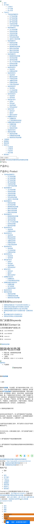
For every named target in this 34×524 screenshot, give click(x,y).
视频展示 (6, 141)
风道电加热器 (13, 24)
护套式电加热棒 (14, 84)
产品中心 (6, 12)
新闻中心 (6, 145)
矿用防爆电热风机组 (15, 120)
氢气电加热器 (13, 18)
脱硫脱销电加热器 (14, 56)
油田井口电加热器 (14, 39)
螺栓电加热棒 (13, 77)
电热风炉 (12, 111)
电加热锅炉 (12, 105)
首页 (5, 3)
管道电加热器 (13, 31)
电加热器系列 (11, 27)
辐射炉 (11, 113)
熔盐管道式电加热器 (15, 137)
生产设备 (10, 8)
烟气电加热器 (13, 22)
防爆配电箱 (12, 124)
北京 (8, 497)
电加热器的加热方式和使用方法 (13, 314)
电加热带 (12, 96)
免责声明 (17, 499)
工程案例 (6, 139)
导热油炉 (12, 103)
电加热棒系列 (11, 73)
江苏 (21, 497)
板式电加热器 (13, 44)
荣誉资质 (6, 143)
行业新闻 (10, 147)
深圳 (30, 497)
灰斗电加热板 (13, 90)
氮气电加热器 (13, 20)
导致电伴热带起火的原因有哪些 (13, 316)
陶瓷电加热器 (13, 43)
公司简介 (10, 7)
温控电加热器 (13, 60)
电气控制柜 (12, 126)
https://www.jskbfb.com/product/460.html (19, 461)
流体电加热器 (13, 33)
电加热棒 (12, 75)
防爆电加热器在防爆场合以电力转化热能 (16, 309)
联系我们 (6, 154)
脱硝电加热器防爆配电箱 (12, 463)
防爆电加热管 (13, 71)
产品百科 (10, 151)
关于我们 (6, 5)
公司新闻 (10, 149)
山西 (11, 497)
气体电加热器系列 (13, 14)
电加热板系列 (11, 86)
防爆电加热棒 (13, 82)
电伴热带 (12, 98)
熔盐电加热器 (11, 132)
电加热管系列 (11, 67)
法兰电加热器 (13, 29)
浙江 (24, 497)
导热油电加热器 (14, 37)
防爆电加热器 (13, 35)
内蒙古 (15, 497)
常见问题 (10, 152)
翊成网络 (11, 499)
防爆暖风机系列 (12, 116)
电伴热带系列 (11, 94)
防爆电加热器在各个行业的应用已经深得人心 (17, 305)
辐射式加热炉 (13, 115)
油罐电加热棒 (13, 80)
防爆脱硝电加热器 (10, 465)
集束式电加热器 (14, 52)
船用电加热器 (13, 63)
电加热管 (12, 69)
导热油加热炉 (13, 107)
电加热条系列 (11, 130)
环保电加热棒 (13, 79)
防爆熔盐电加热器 (14, 135)
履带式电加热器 (14, 48)
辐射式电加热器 (14, 50)
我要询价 (2, 363)
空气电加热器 (13, 16)
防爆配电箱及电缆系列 (14, 122)
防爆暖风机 (12, 118)
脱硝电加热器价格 (10, 459)
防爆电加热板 (13, 92)
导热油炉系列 (11, 99)
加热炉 (11, 101)
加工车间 (10, 10)
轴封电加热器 (13, 65)
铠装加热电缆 (13, 128)
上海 (18, 497)
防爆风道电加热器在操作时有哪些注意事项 (16, 307)
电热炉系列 (11, 109)
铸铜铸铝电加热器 (14, 46)
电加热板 (12, 88)
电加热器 (25, 160)
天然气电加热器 (14, 26)
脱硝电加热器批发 (21, 459)
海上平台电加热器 (14, 62)
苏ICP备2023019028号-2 (18, 493)
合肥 (27, 497)
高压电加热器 (13, 58)
